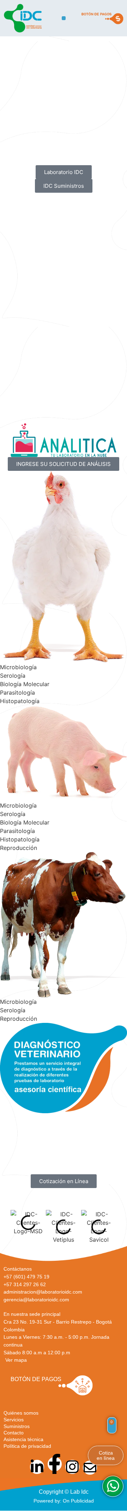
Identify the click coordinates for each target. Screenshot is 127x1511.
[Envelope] (90, 1468)
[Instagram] (72, 1467)
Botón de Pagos (36, 1379)
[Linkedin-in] (37, 1467)
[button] (64, 18)
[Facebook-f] (55, 1464)
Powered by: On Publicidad (64, 1501)
